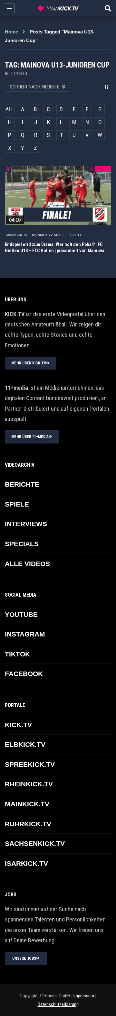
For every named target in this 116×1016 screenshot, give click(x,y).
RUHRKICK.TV (28, 824)
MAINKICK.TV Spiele (49, 235)
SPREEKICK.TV (30, 764)
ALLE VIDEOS (27, 563)
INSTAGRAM (25, 634)
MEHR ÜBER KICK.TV (28, 363)
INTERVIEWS (26, 523)
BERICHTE (22, 484)
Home (11, 31)
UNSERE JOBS (24, 958)
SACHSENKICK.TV (35, 843)
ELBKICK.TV (25, 744)
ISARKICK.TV (26, 863)
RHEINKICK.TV (29, 784)
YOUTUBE (21, 614)
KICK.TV (18, 724)
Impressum (83, 996)
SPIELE (76, 235)
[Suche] (108, 8)
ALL (9, 109)
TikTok (17, 654)
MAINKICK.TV (16, 235)
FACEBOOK (24, 673)
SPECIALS (22, 543)
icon (58, 194)
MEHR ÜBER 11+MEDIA (30, 437)
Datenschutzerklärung (58, 1004)
